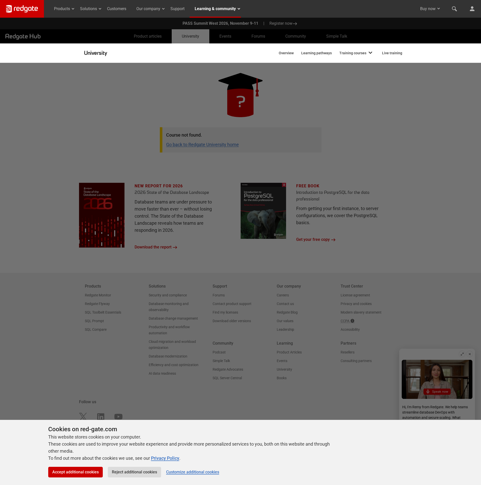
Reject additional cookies (134, 472)
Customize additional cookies (192, 472)
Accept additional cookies (75, 472)
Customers (116, 8)
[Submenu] (370, 53)
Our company (148, 8)
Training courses (352, 53)
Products (62, 8)
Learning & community (215, 8)
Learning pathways (316, 53)
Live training (392, 53)
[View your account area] (472, 9)
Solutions (88, 8)
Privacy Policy (165, 458)
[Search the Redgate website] (454, 9)
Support (177, 8)
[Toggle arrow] (439, 8)
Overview (286, 53)
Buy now (428, 8)
